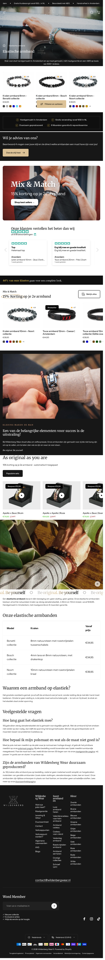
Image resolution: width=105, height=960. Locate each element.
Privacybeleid (29, 953)
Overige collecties (57, 859)
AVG (37, 847)
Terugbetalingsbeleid (16, 953)
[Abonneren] (54, 906)
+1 (56, 106)
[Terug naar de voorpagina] (4, 45)
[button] (6, 250)
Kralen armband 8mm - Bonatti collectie (15, 97)
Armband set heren (57, 852)
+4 (90, 106)
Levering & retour (40, 816)
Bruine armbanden (75, 810)
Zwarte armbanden (75, 803)
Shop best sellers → (24, 202)
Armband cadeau (57, 826)
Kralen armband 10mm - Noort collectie (81, 97)
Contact (39, 826)
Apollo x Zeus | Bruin (13, 513)
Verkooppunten (42, 830)
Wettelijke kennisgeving (72, 953)
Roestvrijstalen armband (59, 846)
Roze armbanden (75, 849)
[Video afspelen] (21, 495)
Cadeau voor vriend (58, 832)
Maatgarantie (41, 811)
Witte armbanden (75, 862)
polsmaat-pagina (25, 748)
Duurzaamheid (42, 822)
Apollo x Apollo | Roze (54, 513)
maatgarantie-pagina (85, 751)
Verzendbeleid (58, 953)
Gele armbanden (75, 843)
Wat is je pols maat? (40, 806)
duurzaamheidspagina (25, 781)
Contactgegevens (88, 953)
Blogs (37, 851)
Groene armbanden (75, 823)
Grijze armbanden (75, 829)
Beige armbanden (75, 836)
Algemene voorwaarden (41, 842)
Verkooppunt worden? (41, 835)
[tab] (13, 473)
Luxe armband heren (57, 809)
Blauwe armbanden (75, 816)
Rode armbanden (75, 856)
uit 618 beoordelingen (22, 234)
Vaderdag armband (57, 839)
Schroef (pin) (56, 865)
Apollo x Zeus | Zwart (93, 513)
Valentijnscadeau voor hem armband (60, 818)
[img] (53, 231)
